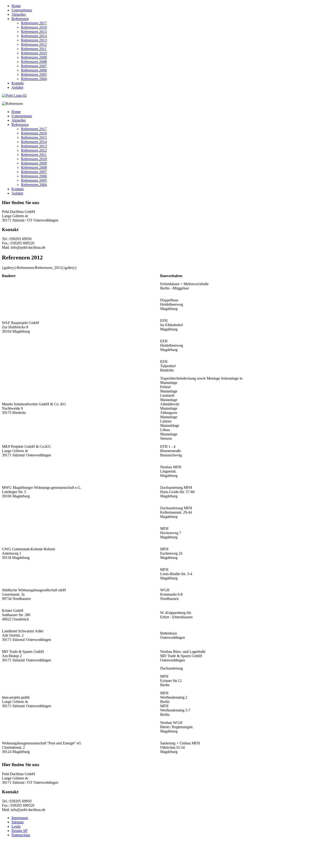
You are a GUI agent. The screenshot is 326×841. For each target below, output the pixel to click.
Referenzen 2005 (34, 74)
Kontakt (17, 83)
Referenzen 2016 (34, 27)
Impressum (19, 818)
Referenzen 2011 (34, 49)
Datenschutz (20, 835)
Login (16, 826)
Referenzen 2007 (34, 66)
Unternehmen (21, 10)
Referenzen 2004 (34, 79)
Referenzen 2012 (34, 44)
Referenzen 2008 (34, 62)
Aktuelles (18, 14)
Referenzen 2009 (34, 57)
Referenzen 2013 (34, 40)
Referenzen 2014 (34, 36)
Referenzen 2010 (34, 53)
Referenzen (20, 19)
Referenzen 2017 (34, 23)
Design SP (19, 831)
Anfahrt (17, 87)
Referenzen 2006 (34, 70)
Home (16, 6)
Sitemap (17, 822)
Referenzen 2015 (34, 32)
